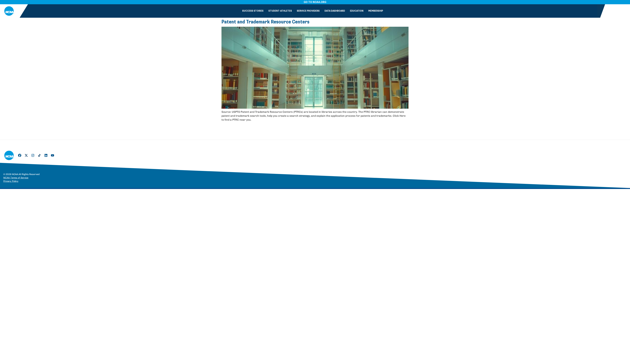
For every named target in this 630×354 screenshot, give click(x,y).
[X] (26, 155)
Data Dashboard (335, 10)
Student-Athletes (280, 10)
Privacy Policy (10, 181)
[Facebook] (19, 155)
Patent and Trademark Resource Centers (265, 22)
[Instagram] (32, 155)
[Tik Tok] (39, 155)
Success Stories (252, 10)
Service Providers (308, 10)
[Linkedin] (46, 155)
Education (356, 10)
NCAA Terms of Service (15, 177)
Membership (375, 10)
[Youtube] (52, 155)
